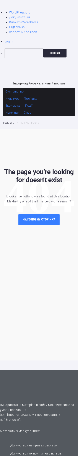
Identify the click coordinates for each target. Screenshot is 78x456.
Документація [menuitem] (19, 17)
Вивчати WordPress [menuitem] (23, 22)
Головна (8, 122)
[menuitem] (41, 53)
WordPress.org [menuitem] (19, 12)
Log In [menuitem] (9, 41)
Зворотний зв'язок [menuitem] (23, 32)
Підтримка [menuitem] (17, 27)
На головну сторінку (39, 219)
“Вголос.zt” (12, 419)
